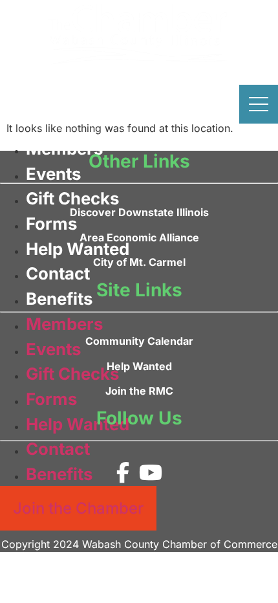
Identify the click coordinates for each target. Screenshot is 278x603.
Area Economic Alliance (139, 237)
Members (64, 148)
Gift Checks (72, 198)
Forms (51, 224)
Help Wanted (77, 249)
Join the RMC (139, 390)
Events (53, 174)
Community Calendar (139, 340)
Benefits (59, 299)
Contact (58, 273)
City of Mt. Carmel (139, 262)
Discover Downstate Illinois (139, 212)
